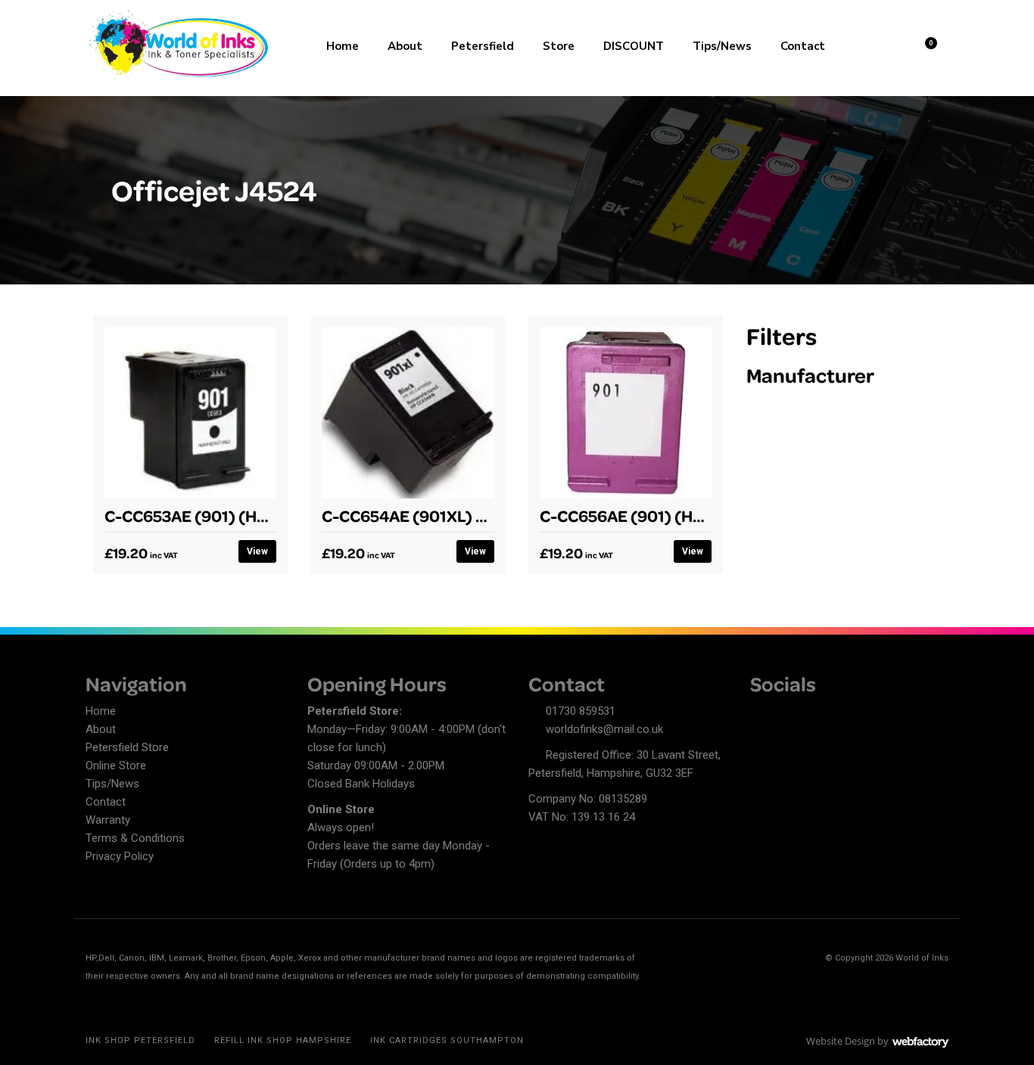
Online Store (116, 765)
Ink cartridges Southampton (447, 1040)
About (405, 46)
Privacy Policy (120, 856)
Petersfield (482, 46)
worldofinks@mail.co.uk (604, 729)
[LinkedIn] (788, 713)
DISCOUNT (633, 46)
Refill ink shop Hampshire (282, 1040)
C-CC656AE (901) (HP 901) (639, 515)
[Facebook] (761, 713)
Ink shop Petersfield (140, 1040)
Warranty (108, 820)
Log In (885, 44)
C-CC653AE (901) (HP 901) (203, 515)
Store (559, 46)
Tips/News (722, 46)
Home (342, 46)
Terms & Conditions (135, 838)
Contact (802, 46)
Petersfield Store (127, 747)
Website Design (840, 1041)
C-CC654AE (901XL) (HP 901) (431, 515)
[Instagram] (814, 713)
